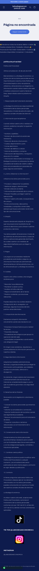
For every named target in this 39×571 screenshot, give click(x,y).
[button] (4, 7)
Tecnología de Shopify (29, 566)
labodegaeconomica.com (16, 566)
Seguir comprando (19, 32)
